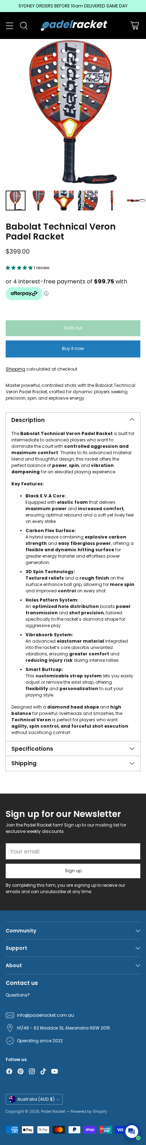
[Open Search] (23, 25)
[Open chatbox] (131, 1131)
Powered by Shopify (89, 1111)
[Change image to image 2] (40, 200)
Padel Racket (53, 1111)
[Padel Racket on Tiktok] (43, 1072)
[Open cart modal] (134, 25)
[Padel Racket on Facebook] (9, 1072)
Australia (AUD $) (36, 1099)
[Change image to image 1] (16, 200)
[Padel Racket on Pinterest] (20, 1072)
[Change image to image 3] (64, 200)
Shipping (15, 369)
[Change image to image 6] (136, 200)
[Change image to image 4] (88, 200)
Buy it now (73, 348)
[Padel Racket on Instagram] (32, 1072)
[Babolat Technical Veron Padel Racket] (73, 112)
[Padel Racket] (73, 25)
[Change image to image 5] (112, 200)
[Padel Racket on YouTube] (54, 1072)
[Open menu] (9, 25)
